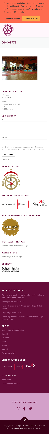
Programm (6, 345)
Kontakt (5, 334)
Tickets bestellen (8, 353)
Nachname (6, 129)
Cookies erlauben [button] (31, 18)
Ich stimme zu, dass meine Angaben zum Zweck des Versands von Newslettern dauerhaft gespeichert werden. (23, 148)
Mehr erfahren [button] (20, 12)
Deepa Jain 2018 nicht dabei (13, 302)
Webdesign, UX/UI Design (12, 256)
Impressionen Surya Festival (13, 330)
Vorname (5, 120)
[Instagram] (18, 408)
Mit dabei (5, 338)
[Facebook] (24, 408)
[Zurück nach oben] (24, 420)
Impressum (6, 380)
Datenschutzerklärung (11, 383)
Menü (45, 27)
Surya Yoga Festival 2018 (11, 312)
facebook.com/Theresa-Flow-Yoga (15, 246)
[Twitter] (30, 408)
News (4, 341)
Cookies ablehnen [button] (12, 18)
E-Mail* (4, 138)
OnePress (19, 428)
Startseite (5, 349)
